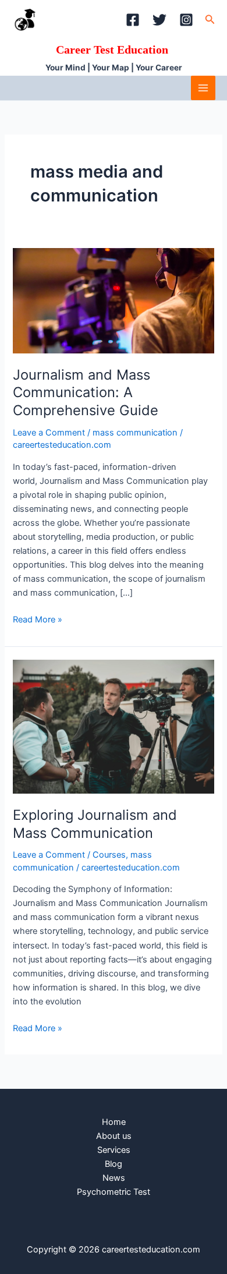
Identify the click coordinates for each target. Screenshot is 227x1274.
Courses (109, 855)
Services (113, 1150)
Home (114, 1122)
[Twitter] (159, 20)
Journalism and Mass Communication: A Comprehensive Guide (85, 392)
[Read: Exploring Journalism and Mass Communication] (113, 726)
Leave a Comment (49, 432)
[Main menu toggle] (203, 88)
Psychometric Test (113, 1192)
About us (114, 1136)
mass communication (135, 432)
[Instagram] (186, 20)
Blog (113, 1164)
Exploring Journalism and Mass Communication (95, 823)
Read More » (37, 619)
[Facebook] (133, 20)
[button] (210, 19)
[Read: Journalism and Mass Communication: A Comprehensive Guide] (113, 300)
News (113, 1178)
